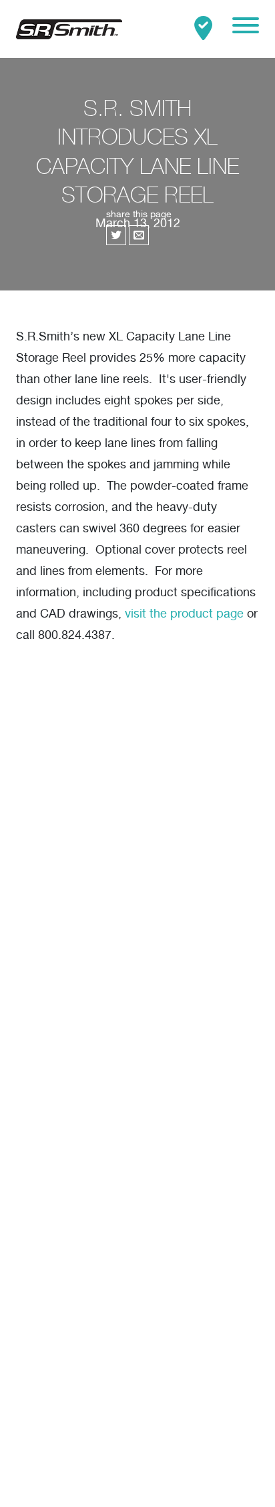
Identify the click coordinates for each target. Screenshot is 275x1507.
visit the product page (184, 614)
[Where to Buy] (203, 29)
